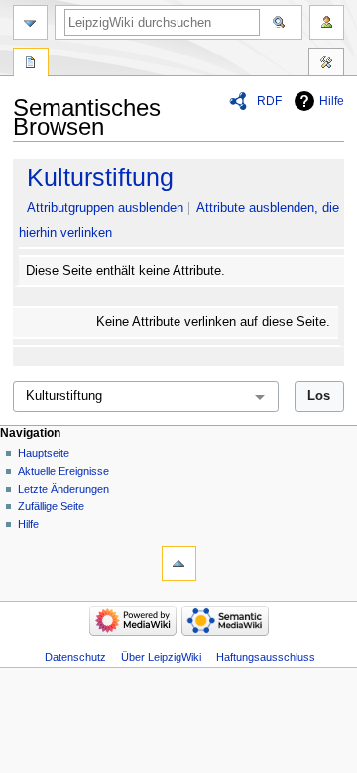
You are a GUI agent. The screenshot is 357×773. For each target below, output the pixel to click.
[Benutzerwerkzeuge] (326, 22)
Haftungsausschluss (265, 657)
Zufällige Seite (51, 506)
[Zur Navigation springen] (30, 22)
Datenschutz (75, 657)
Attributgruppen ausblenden (105, 208)
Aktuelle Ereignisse (63, 471)
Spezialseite (31, 64)
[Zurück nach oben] (179, 563)
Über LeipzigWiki (161, 657)
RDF (269, 101)
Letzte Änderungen (63, 489)
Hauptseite (43, 453)
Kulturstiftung (100, 177)
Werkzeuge (326, 64)
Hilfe (331, 101)
